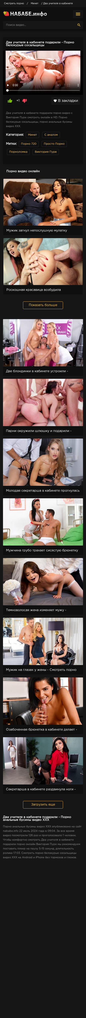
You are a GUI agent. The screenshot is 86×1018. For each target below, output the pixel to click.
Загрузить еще (43, 804)
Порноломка (18, 152)
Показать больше (43, 305)
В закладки (65, 100)
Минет (32, 135)
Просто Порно (54, 144)
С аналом (51, 135)
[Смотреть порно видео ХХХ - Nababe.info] (25, 14)
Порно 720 (28, 144)
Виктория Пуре (46, 152)
